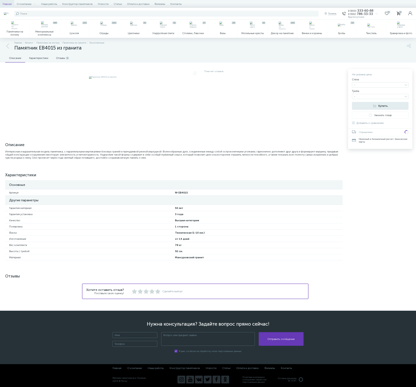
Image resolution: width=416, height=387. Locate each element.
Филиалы (160, 4)
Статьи (118, 4)
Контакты (176, 4)
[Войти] (410, 13)
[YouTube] (190, 379)
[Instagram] (181, 379)
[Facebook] (216, 379)
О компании (24, 4)
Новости (103, 4)
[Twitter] (208, 379)
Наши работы (49, 4)
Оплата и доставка (138, 4)
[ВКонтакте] (199, 379)
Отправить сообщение (281, 339)
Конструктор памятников (77, 4)
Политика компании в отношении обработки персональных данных (254, 379)
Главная (7, 4)
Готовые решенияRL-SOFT (287, 379)
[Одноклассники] (225, 379)
